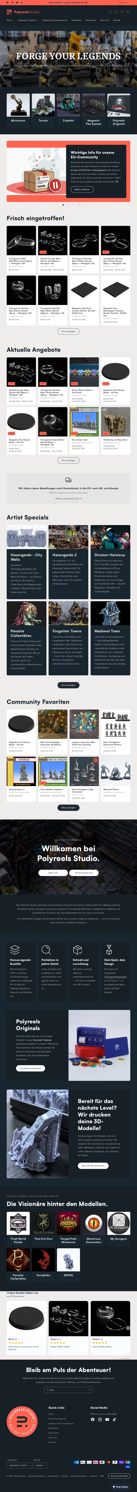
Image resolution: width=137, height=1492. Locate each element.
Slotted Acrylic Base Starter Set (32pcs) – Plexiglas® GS (51, 260)
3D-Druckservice (84, 873)
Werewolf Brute (111, 789)
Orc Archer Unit (79, 440)
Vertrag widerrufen (119, 1476)
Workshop (53, 1428)
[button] (10, 20)
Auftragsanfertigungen (115, 976)
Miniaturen (18, 120)
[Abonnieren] (89, 1390)
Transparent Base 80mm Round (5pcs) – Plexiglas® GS (52, 442)
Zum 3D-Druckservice (93, 1165)
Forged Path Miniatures (68, 1240)
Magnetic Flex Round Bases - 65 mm (113, 391)
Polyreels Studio (20, 1476)
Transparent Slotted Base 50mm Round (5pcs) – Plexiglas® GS (20, 310)
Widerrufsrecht (53, 1476)
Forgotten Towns (67, 631)
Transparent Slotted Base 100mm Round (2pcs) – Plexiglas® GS (83, 260)
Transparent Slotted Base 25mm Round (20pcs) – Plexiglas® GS (52, 310)
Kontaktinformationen (79, 1476)
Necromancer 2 (16, 789)
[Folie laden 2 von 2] (67, 205)
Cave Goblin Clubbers (51, 789)
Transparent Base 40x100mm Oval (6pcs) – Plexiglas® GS (20, 260)
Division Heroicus (110, 555)
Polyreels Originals (119, 122)
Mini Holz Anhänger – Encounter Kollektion (51, 743)
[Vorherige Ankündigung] (45, 2)
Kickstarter (54, 1433)
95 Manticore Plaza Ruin (115, 440)
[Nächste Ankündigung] (92, 2)
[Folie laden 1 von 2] (63, 205)
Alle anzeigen (68, 331)
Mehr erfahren (26, 183)
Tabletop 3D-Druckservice (61, 1423)
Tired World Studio (18, 1240)
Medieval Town (107, 631)
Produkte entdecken (30, 1068)
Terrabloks (43, 1275)
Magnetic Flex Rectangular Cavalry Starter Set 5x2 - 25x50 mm (114, 312)
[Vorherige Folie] (57, 205)
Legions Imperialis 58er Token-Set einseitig (83, 743)
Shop (51, 1414)
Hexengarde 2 (65, 555)
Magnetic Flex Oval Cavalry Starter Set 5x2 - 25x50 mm (84, 310)
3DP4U (68, 1275)
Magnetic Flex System (93, 122)
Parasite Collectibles (21, 633)
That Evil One (43, 1238)
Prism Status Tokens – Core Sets (83, 391)
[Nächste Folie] (74, 205)
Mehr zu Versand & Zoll (67, 498)
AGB (102, 1476)
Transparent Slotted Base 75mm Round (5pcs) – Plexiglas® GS (114, 260)
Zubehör (68, 120)
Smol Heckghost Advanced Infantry (112, 743)
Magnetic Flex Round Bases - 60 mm (19, 441)
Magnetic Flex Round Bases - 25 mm (19, 743)
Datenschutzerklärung (36, 1476)
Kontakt (52, 1442)
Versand (65, 1476)
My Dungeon (119, 1238)
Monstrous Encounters (93, 1240)
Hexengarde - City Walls (26, 557)
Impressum (94, 1476)
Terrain (43, 120)
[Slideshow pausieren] (80, 205)
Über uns (53, 873)
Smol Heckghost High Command (82, 790)
